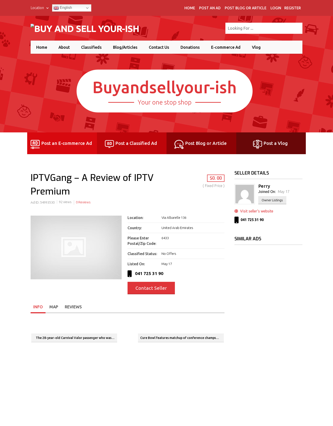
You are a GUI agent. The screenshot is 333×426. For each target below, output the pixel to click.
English (65, 8)
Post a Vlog (275, 143)
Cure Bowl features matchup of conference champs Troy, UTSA (182, 338)
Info (38, 306)
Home (189, 8)
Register (292, 8)
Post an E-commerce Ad (66, 143)
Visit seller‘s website (256, 211)
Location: (135, 218)
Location (38, 8)
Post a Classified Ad (136, 143)
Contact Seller (151, 288)
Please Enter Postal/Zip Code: (142, 241)
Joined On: (267, 192)
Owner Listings (272, 200)
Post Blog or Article (245, 8)
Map (53, 306)
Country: (135, 228)
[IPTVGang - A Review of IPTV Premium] (76, 279)
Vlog (256, 47)
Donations (190, 47)
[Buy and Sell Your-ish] (88, 28)
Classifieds (91, 47)
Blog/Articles (125, 47)
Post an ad (210, 8)
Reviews (73, 306)
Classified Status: (142, 254)
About (64, 47)
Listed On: (136, 264)
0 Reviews (83, 202)
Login (275, 8)
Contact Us (159, 47)
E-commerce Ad (226, 47)
